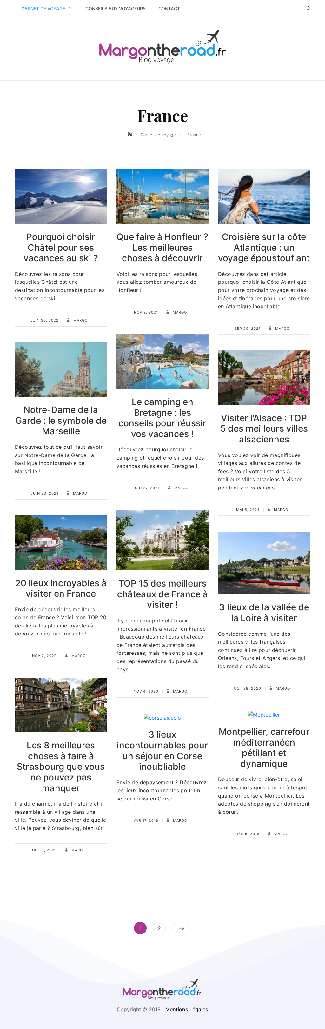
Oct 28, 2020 (247, 688)
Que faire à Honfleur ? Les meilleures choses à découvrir (162, 247)
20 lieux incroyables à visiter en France (61, 588)
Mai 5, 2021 (247, 510)
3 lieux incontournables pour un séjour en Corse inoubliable (162, 750)
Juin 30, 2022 (44, 320)
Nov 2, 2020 (44, 656)
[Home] (130, 134)
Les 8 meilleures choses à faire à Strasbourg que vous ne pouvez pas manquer (61, 766)
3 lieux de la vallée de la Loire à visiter (264, 612)
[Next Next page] (181, 928)
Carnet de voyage (43, 8)
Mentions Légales (186, 1009)
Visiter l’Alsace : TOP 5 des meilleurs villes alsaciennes (264, 429)
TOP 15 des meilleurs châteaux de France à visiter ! (162, 594)
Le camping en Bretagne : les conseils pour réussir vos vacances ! (162, 417)
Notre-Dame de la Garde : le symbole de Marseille (61, 420)
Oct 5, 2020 (44, 850)
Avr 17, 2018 (146, 820)
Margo (80, 320)
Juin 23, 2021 (44, 493)
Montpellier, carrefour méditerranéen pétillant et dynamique (264, 747)
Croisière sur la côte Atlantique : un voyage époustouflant (264, 247)
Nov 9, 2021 (146, 312)
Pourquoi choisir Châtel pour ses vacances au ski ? (60, 247)
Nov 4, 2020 (146, 691)
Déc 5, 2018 (247, 834)
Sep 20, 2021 (248, 328)
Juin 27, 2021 (146, 488)
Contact (169, 8)
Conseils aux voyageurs (115, 8)
